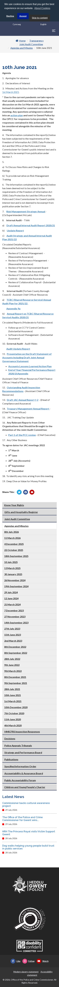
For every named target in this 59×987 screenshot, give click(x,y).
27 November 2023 (14, 616)
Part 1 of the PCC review (22, 434)
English (43, 24)
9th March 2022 (13, 670)
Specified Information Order (20, 766)
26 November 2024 (14, 580)
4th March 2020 (13, 725)
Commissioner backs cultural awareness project (26, 804)
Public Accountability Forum (20, 780)
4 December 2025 (14, 543)
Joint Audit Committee (31, 44)
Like (18, 961)
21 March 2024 (12, 604)
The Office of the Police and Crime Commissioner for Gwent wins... (22, 819)
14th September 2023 (16, 622)
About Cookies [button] (42, 8)
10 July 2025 (11, 562)
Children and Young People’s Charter (24, 787)
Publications (11, 759)
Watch (45, 961)
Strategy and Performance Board (23, 752)
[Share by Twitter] (19, 492)
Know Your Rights (14, 505)
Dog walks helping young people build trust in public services (28, 847)
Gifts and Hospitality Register (21, 512)
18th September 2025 (16, 556)
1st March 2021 (10, 92)
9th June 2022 (12, 664)
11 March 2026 (12, 537)
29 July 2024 (11, 592)
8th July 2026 (11, 531)
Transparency (36, 40)
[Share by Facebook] (25, 492)
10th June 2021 (12, 695)
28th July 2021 (12, 689)
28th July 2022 (12, 658)
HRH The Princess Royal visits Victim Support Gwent (28, 833)
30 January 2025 (13, 574)
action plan (16, 115)
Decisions (9, 738)
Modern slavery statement (26, 971)
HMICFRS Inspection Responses (22, 731)
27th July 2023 (12, 628)
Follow (31, 961)
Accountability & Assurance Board (23, 773)
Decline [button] (10, 16)
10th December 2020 (16, 707)
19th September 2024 (16, 586)
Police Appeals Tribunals (18, 745)
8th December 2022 (15, 646)
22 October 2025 (13, 550)
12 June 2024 (11, 598)
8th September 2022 (15, 652)
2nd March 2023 (13, 640)
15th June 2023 (12, 634)
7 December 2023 (14, 610)
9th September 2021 (15, 683)
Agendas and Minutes (21, 47)
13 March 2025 (12, 568)
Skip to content (40, 17)
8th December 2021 (15, 677)
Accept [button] (23, 16)
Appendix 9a (13, 308)
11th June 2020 (12, 719)
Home (22, 40)
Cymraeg (17, 24)
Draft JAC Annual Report (21, 399)
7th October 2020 (14, 713)
